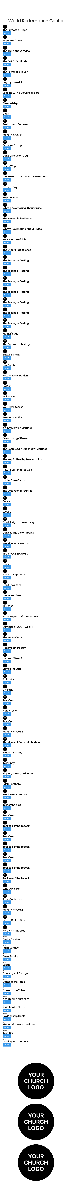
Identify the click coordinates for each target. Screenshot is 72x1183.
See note (6, 33)
